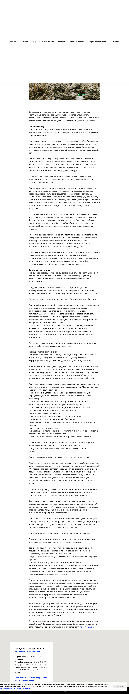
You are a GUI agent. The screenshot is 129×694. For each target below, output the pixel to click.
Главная (12, 41)
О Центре (24, 41)
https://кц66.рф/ (87, 627)
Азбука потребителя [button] (97, 41)
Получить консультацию (43, 41)
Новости (61, 41)
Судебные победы (77, 41)
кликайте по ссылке (28, 651)
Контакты (116, 41)
